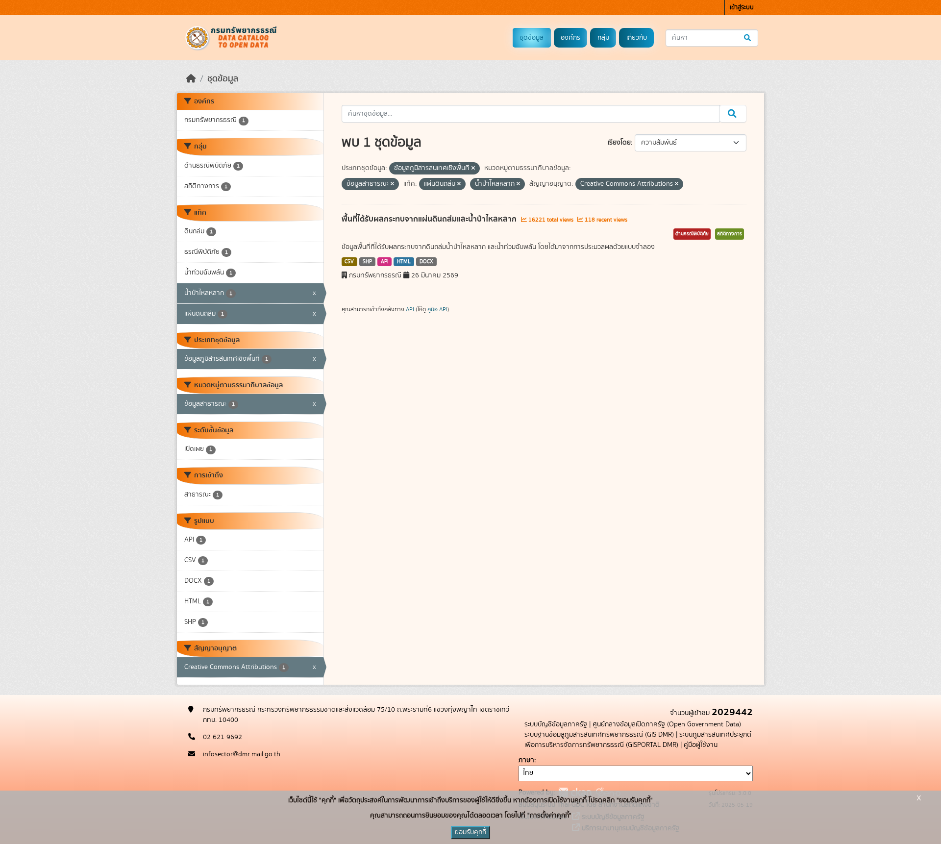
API (385, 262)
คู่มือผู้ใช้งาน (701, 745)
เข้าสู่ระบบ (742, 7)
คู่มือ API (437, 309)
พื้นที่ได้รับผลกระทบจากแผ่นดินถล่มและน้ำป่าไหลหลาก (430, 219)
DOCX (426, 262)
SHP (367, 262)
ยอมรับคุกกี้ (470, 832)
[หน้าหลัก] (191, 79)
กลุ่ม (603, 38)
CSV (349, 262)
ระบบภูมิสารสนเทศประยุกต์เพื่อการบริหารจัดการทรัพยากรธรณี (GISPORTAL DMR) (637, 740)
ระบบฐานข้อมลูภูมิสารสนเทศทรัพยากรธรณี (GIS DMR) (599, 735)
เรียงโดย (619, 143)
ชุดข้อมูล (532, 38)
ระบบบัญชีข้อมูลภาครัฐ (555, 724)
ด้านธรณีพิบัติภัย (692, 233)
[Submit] (748, 38)
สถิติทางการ (729, 233)
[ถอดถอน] (473, 169)
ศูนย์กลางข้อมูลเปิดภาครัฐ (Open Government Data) (667, 724)
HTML (404, 262)
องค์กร (570, 38)
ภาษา (526, 760)
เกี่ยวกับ (636, 38)
